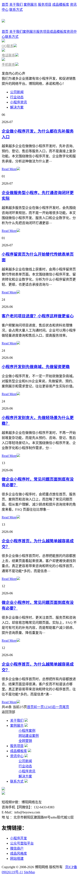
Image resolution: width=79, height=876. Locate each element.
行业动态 (17, 97)
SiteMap (29, 872)
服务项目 (44, 4)
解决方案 (17, 107)
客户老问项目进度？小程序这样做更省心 (38, 316)
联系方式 (16, 9)
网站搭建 (17, 858)
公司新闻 (17, 92)
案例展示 (30, 4)
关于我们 (16, 4)
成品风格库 (18, 853)
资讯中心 (17, 756)
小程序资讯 (18, 102)
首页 (5, 4)
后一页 (57, 707)
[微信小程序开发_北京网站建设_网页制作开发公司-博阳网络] (3, 20)
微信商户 (17, 848)
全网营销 (25, 741)
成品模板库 (60, 4)
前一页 (39, 707)
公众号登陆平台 (22, 843)
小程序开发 (18, 838)
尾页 (65, 707)
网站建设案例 (29, 736)
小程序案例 (27, 730)
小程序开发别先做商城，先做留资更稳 (36, 367)
